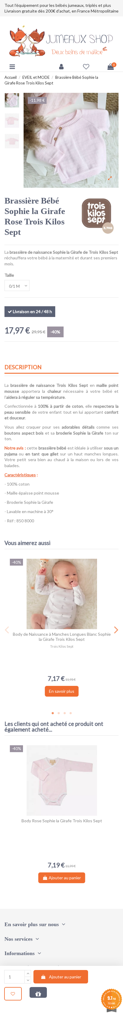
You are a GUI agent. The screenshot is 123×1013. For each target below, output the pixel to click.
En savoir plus (61, 691)
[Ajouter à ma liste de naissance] (38, 992)
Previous (7, 630)
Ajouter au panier (65, 976)
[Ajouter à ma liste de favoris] (13, 993)
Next (116, 630)
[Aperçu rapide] (66, 627)
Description (22, 367)
